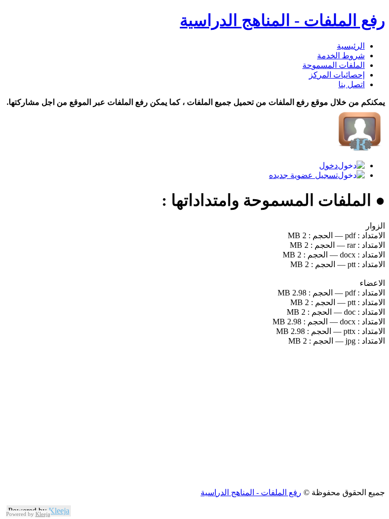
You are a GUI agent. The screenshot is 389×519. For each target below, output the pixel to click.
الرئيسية (351, 46)
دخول (328, 165)
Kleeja (59, 510)
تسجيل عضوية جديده (303, 175)
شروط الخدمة (341, 55)
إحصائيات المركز (337, 74)
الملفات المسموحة (333, 65)
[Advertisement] (194, 417)
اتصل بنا (351, 84)
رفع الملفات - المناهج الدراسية (282, 20)
